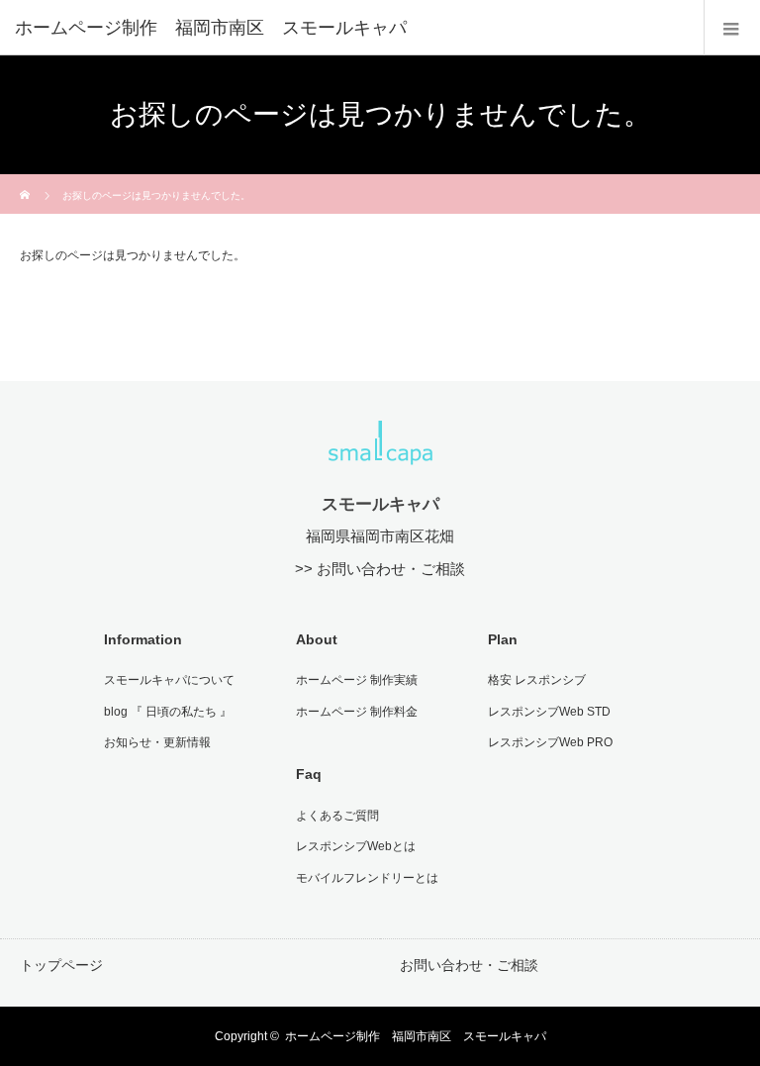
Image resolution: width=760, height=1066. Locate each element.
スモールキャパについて (169, 680)
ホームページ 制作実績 (357, 680)
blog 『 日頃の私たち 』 (168, 712)
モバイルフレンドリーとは (367, 878)
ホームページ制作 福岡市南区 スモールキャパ (415, 1036)
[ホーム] (26, 181)
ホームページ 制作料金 (357, 712)
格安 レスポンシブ (537, 680)
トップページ (61, 965)
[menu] (732, 27)
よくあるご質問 (337, 816)
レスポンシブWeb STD (549, 712)
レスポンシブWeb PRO (550, 742)
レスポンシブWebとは (356, 846)
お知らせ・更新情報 (157, 742)
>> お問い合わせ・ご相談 (380, 568)
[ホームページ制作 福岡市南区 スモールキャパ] (350, 27)
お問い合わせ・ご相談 (469, 965)
